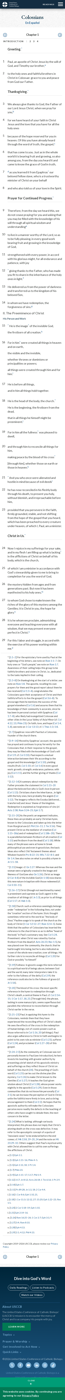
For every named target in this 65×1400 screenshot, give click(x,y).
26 (29, 1217)
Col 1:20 (50, 956)
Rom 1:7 (54, 664)
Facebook (20, 1365)
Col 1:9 (12, 755)
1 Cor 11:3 (20, 1199)
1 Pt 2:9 (56, 1179)
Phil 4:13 (30, 1232)
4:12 (22, 1232)
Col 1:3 (25, 691)
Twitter (12, 1365)
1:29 (12, 1232)
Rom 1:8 (20, 683)
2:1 (17, 1232)
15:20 (39, 1199)
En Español (32, 22)
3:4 (17, 1222)
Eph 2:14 (19, 1212)
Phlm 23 (21, 723)
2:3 (17, 1051)
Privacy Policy (30, 1395)
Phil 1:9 (37, 1174)
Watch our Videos (32, 1294)
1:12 (12, 781)
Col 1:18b (44, 833)
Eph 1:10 (29, 1194)
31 (37, 854)
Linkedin (36, 1365)
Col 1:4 (57, 723)
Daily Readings (18, 1287)
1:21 (12, 1014)
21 (36, 1194)
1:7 (11, 732)
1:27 (12, 1222)
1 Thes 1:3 (47, 726)
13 (14, 723)
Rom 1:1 (49, 660)
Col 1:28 (34, 1084)
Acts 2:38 (13, 810)
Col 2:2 (37, 1101)
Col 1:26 (21, 1077)
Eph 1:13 (19, 1165)
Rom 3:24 (24, 810)
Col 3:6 (47, 698)
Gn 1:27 (30, 867)
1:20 (12, 987)
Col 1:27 (39, 1043)
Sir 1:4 (11, 858)
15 (9, 998)
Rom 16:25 (21, 1217)
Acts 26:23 (41, 941)
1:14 (12, 1184)
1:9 (11, 740)
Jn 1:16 (11, 982)
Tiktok (53, 1365)
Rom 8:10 (25, 1222)
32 (16, 1142)
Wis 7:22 (44, 854)
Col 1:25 (18, 1073)
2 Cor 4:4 (13, 877)
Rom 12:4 (46, 923)
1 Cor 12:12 (30, 923)
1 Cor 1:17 (17, 998)
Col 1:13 (12, 792)
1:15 (12, 815)
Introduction (13, 41)
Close (31, 1380)
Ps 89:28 (20, 1189)
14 (16, 740)
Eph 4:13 (20, 1227)
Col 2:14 (55, 995)
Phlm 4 (31, 1160)
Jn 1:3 (36, 897)
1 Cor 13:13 (32, 726)
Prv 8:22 (30, 854)
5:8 (56, 726)
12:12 (29, 1199)
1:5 (11, 1165)
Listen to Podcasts (43, 1287)
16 (26, 1160)
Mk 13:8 (22, 1139)
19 (29, 1139)
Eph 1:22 (48, 1199)
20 (54, 785)
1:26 (13, 1217)
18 (16, 861)
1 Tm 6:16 (46, 1179)
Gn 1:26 (38, 874)
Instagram (45, 1365)
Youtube (28, 1365)
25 (31, 810)
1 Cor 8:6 (19, 1194)
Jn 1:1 (11, 861)
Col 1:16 (33, 1032)
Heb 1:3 (25, 900)
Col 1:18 (47, 840)
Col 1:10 (40, 762)
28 (47, 1043)
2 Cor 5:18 (21, 1207)
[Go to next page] (60, 35)
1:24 (12, 1051)
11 (41, 826)
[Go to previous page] (5, 35)
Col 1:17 (12, 900)
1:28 (12, 1227)
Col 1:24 (52, 934)
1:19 (12, 964)
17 (17, 890)
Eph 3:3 (45, 1217)
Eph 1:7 (38, 810)
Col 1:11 (16, 772)
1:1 (11, 657)
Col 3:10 (24, 755)
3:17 (17, 1179)
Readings (48, 4)
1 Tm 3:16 (49, 826)
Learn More (16, 1326)
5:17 (30, 1174)
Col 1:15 (47, 785)
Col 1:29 (36, 1087)
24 (31, 1069)
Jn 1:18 (44, 877)
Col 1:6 (31, 705)
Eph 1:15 (19, 1160)
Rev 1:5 (52, 941)
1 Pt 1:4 (31, 1165)
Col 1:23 (46, 1039)
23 (28, 998)
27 (39, 923)
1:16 (12, 890)
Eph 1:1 (18, 1155)
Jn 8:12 (24, 1179)
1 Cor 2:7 (36, 1217)
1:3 (11, 680)
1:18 (12, 906)
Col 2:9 (46, 975)
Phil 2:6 (35, 826)
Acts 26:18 (34, 1179)
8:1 (52, 854)
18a (16, 833)
